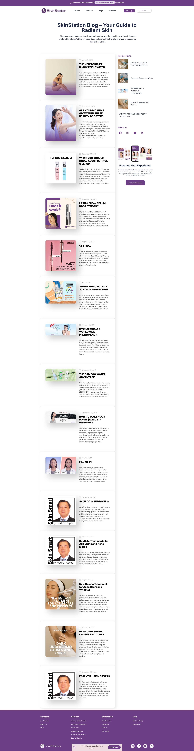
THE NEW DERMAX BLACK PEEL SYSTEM (92, 66)
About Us (89, 11)
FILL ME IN (85, 462)
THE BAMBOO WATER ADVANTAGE (92, 376)
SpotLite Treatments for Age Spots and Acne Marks (93, 544)
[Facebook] (120, 133)
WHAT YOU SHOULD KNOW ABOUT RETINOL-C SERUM (94, 161)
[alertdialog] (97, 747)
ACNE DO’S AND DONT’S (94, 501)
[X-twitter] (142, 133)
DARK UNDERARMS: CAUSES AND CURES (91, 633)
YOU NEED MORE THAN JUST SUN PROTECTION (93, 288)
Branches (112, 11)
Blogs (101, 11)
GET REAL (85, 245)
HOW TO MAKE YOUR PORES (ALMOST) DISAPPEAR (92, 419)
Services (76, 11)
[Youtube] (134, 133)
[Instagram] (127, 133)
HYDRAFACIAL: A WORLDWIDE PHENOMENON (89, 331)
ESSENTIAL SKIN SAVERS (94, 676)
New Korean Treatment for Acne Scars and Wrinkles (93, 587)
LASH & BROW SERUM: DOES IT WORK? (92, 205)
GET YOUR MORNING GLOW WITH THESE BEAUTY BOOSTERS (91, 113)
